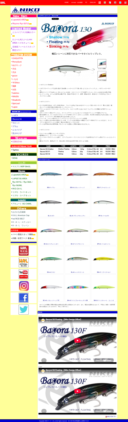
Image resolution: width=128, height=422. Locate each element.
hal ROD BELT (18, 218)
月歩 (14, 72)
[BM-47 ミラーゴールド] (104, 259)
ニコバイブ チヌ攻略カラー (23, 32)
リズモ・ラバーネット (21, 192)
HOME (66, 2)
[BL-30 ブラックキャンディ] (77, 202)
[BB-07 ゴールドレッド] (104, 174)
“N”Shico (16, 82)
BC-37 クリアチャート (77, 244)
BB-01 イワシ (51, 187)
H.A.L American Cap (20, 215)
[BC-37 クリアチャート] (77, 230)
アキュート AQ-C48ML (22, 203)
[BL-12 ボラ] (51, 202)
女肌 (14, 89)
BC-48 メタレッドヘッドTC (51, 300)
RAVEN (15, 96)
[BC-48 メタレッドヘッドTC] (51, 287)
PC (86, 2)
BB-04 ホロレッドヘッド (77, 187)
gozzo (14, 75)
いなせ (15, 79)
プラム (15, 126)
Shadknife (16, 99)
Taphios (15, 149)
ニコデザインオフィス (44, 16)
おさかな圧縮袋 (18, 211)
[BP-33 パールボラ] (104, 202)
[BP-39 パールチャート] (104, 230)
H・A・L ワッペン (20, 225)
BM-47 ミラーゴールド (104, 272)
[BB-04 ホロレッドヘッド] (77, 174)
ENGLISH (93, 2)
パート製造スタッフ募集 (22, 234)
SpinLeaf (16, 103)
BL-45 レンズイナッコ (77, 272)
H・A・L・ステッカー (21, 222)
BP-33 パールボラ (104, 216)
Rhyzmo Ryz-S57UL (20, 23)
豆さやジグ (17, 133)
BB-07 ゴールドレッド (103, 187)
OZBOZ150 (17, 141)
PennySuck (17, 61)
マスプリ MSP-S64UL (21, 166)
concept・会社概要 (77, 2)
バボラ (15, 115)
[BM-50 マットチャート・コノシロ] (104, 287)
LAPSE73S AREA (19, 178)
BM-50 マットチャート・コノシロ (104, 300)
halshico (15, 93)
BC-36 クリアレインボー (51, 244)
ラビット (16, 122)
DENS (14, 158)
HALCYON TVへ (111, 416)
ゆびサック (17, 65)
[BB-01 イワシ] (51, 174)
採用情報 (14, 230)
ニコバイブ (17, 129)
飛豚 (14, 86)
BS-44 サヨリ (51, 272)
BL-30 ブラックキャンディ (77, 216)
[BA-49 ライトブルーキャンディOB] (77, 287)
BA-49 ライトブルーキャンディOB (77, 300)
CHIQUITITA (17, 58)
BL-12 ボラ (51, 216)
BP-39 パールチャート (103, 244)
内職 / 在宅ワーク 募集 (21, 238)
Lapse (14, 106)
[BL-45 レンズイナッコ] (77, 259)
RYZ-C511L (17, 188)
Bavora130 (17, 119)
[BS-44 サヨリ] (51, 259)
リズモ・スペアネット (21, 195)
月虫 (14, 68)
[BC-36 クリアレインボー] (51, 230)
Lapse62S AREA (19, 19)
